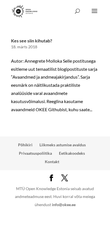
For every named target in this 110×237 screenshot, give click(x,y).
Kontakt (52, 161)
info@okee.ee (64, 204)
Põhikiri (25, 144)
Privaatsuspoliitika (35, 153)
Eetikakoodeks (72, 153)
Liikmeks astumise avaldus (62, 144)
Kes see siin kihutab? (31, 40)
